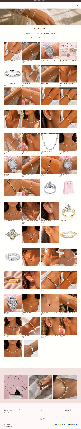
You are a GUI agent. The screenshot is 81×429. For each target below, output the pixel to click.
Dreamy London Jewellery (9, 426)
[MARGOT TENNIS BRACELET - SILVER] (13, 96)
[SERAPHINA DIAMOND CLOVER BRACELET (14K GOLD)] (68, 303)
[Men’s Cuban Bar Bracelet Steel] (31, 348)
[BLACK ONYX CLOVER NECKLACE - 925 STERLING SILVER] (50, 303)
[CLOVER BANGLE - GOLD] (13, 280)
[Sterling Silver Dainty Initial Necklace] (13, 119)
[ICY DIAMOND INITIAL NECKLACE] (31, 234)
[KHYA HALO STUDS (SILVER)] (31, 142)
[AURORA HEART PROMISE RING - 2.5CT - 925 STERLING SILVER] (68, 51)
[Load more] (40, 363)
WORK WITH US (42, 417)
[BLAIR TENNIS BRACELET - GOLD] (50, 73)
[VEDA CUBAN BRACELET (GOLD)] (68, 119)
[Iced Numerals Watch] (13, 165)
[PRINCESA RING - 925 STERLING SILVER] (13, 73)
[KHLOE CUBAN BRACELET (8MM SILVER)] (13, 51)
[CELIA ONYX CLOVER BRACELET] (50, 165)
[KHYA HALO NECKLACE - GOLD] (68, 142)
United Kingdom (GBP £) (7, 424)
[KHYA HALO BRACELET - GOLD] (13, 142)
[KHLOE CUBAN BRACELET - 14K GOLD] (68, 96)
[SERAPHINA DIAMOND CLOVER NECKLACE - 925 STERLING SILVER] (31, 211)
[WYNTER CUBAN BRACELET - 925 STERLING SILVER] (50, 280)
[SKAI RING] (13, 257)
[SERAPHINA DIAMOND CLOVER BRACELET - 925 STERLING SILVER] (31, 187)
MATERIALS (41, 419)
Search (41, 409)
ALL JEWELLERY (16, 387)
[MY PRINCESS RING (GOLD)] (68, 211)
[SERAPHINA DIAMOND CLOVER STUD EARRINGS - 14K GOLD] (31, 280)
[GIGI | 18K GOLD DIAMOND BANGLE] (13, 187)
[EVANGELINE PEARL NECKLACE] (50, 257)
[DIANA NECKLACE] (68, 257)
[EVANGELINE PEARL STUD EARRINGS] (50, 234)
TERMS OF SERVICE (43, 418)
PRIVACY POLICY (42, 416)
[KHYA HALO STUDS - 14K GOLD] (68, 326)
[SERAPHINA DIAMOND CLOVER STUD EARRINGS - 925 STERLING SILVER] (50, 211)
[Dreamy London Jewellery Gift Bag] (68, 187)
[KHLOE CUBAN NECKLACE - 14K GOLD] (50, 142)
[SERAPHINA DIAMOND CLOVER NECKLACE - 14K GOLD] (31, 257)
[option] (40, 12)
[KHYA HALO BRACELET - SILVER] (31, 73)
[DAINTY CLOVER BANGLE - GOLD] (31, 326)
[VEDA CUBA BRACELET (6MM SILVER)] (50, 96)
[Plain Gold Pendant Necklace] (31, 303)
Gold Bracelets (40, 387)
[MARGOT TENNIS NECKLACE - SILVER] (13, 211)
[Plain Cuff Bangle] (68, 280)
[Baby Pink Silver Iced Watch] (68, 165)
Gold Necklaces (65, 387)
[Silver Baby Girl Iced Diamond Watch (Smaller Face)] (50, 51)
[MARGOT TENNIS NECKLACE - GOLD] (13, 348)
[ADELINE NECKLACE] (13, 326)
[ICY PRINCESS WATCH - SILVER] (13, 303)
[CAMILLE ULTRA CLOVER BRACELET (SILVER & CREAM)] (31, 96)
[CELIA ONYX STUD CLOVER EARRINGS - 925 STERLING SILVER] (50, 326)
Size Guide (41, 410)
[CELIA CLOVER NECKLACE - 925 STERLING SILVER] (68, 73)
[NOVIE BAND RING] (68, 234)
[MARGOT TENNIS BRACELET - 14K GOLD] (31, 165)
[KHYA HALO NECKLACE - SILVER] (31, 119)
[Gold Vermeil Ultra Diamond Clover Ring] (13, 234)
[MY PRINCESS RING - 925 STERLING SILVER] (50, 187)
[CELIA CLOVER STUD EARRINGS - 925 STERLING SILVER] (50, 119)
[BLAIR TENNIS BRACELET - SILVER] (31, 51)
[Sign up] (76, 412)
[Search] (77, 5)
